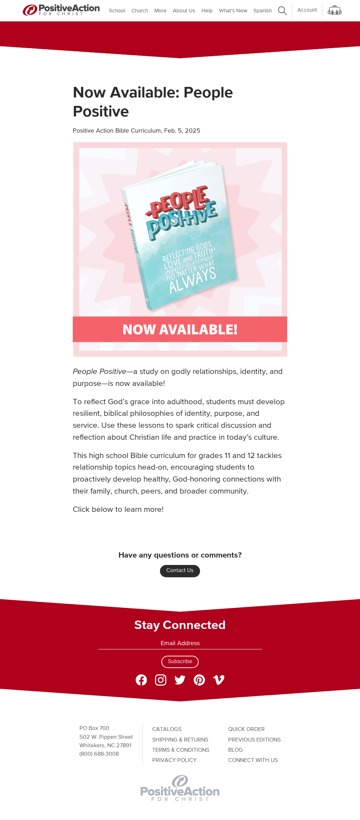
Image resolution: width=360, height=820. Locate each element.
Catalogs (166, 729)
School (117, 10)
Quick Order (246, 729)
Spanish (262, 10)
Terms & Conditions (180, 750)
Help (207, 10)
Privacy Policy (174, 760)
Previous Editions (254, 740)
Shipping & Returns (180, 740)
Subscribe (180, 662)
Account (307, 10)
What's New (233, 10)
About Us (184, 10)
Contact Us (179, 570)
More (160, 10)
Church (139, 10)
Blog (235, 750)
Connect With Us (253, 760)
